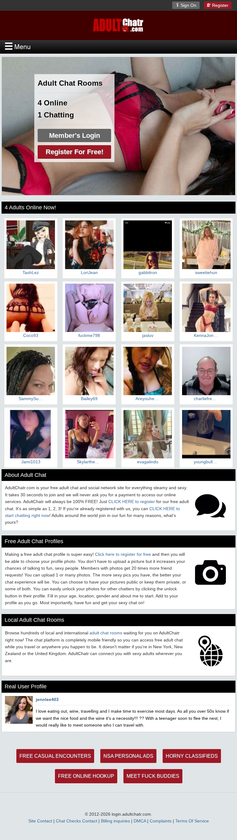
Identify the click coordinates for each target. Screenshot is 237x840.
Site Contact (40, 820)
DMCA (140, 820)
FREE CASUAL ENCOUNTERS (55, 756)
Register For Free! (74, 152)
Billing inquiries (115, 820)
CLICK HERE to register (131, 501)
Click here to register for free (123, 554)
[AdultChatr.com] (118, 24)
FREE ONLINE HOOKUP (86, 776)
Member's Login (74, 135)
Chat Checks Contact (76, 820)
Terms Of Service (192, 820)
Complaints (161, 820)
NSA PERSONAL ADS (128, 756)
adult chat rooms (105, 632)
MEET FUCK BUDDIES (153, 776)
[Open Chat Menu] (118, 47)
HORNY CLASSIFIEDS (192, 756)
